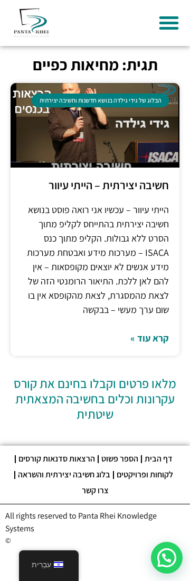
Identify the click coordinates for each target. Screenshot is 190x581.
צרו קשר (95, 490)
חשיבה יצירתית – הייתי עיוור (109, 185)
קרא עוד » (149, 338)
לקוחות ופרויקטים (145, 474)
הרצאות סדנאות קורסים (56, 458)
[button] (169, 23)
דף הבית (159, 458)
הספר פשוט (119, 458)
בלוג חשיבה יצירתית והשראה (64, 474)
